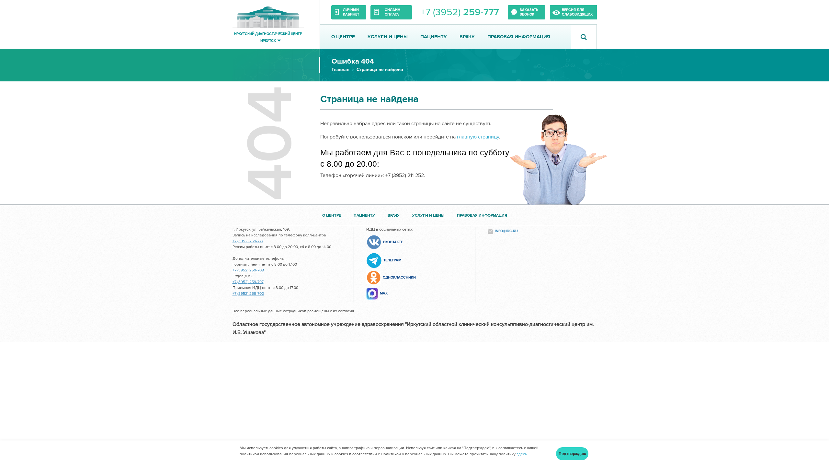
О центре (343, 37)
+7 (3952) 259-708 (248, 270)
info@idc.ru (506, 231)
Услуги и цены (388, 37)
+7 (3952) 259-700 (248, 293)
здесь (522, 454)
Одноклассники (399, 277)
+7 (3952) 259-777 (248, 241)
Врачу (467, 37)
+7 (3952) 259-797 (248, 282)
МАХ (384, 293)
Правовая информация (518, 37)
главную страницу (478, 137)
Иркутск (268, 40)
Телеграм (392, 260)
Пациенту (433, 37)
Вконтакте (393, 242)
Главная (340, 69)
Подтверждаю (572, 453)
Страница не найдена (380, 69)
